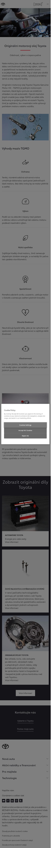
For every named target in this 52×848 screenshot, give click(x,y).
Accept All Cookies (25, 430)
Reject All (25, 436)
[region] (25, 424)
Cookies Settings (25, 425)
